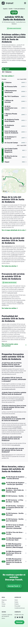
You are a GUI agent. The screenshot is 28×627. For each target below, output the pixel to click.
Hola (3, 597)
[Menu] (25, 3)
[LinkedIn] (22, 617)
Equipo (16, 602)
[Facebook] (20, 617)
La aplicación (14, 254)
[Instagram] (15, 617)
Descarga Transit (13, 586)
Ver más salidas (7, 76)
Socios (4, 612)
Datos (3, 618)
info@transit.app (19, 614)
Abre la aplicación (19, 215)
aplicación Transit (12, 293)
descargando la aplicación (8, 389)
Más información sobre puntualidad (10, 345)
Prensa (3, 604)
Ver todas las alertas (9, 266)
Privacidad (17, 606)
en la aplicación (20, 398)
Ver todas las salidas (9, 308)
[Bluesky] (17, 617)
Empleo (17, 604)
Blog (3, 602)
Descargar (19, 622)
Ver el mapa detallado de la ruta (13, 230)
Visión (16, 600)
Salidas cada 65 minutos (15, 28)
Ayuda (3, 606)
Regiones (4, 600)
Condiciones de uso (20, 608)
